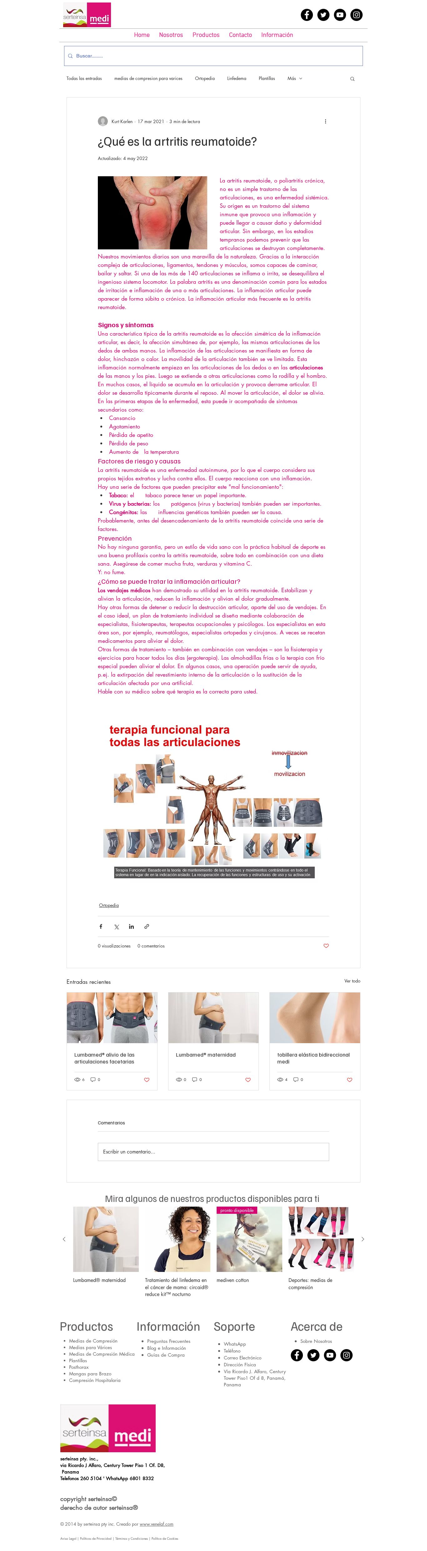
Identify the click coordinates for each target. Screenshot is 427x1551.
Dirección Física (240, 1365)
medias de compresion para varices (148, 78)
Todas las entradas (84, 78)
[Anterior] (64, 1239)
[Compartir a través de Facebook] (101, 926)
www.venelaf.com (156, 1524)
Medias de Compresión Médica (102, 1354)
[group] (213, 1252)
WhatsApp (235, 1344)
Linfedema (236, 78)
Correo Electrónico (242, 1358)
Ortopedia (205, 78)
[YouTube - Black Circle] (340, 15)
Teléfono (232, 1351)
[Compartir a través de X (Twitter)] (116, 926)
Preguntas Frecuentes (168, 1341)
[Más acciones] (325, 121)
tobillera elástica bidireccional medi (313, 1058)
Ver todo (352, 981)
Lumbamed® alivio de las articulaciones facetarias (104, 1058)
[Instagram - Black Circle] (356, 15)
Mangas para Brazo (90, 1374)
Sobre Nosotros (316, 1341)
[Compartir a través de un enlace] (147, 926)
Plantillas (267, 78)
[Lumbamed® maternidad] (213, 1018)
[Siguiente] (363, 1239)
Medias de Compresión (93, 1341)
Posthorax (78, 1367)
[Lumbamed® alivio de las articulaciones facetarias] (112, 1018)
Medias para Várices (90, 1347)
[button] (206, 35)
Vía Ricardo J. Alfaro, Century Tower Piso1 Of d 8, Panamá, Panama (255, 1378)
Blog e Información (166, 1348)
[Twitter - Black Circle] (323, 15)
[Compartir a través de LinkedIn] (131, 926)
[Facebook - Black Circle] (307, 15)
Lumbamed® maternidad (206, 1054)
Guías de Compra (166, 1355)
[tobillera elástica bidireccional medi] (315, 1018)
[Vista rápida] (106, 1239)
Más (292, 78)
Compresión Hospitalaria (95, 1380)
